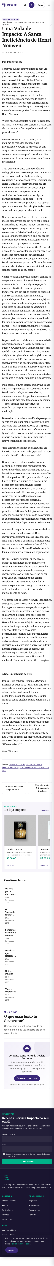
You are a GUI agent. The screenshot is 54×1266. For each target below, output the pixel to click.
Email (4, 1144)
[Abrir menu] (49, 5)
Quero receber (27, 1161)
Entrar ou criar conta (27, 1078)
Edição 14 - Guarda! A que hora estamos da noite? (23, 23)
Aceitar (11, 1250)
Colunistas (33, 1215)
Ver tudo (45, 810)
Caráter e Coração (17, 764)
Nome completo (8, 1134)
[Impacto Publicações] (9, 5)
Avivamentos (34, 1205)
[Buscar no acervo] (25, 5)
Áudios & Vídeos (9, 1230)
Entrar (40, 5)
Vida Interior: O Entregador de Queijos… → (42, 788)
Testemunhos (34, 1210)
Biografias (33, 1200)
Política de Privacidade (20, 1244)
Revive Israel (7, 1210)
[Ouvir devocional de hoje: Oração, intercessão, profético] (31, 5)
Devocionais (7, 1219)
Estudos (5, 1215)
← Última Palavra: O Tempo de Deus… (14, 788)
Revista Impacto (10, 19)
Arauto (5, 1205)
